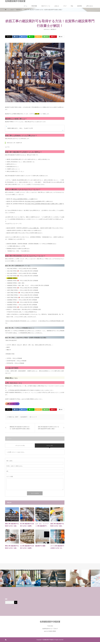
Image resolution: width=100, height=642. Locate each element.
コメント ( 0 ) (49, 445)
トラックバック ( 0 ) (20, 445)
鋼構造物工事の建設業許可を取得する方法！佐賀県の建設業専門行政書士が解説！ (20, 427)
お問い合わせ (89, 6)
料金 (72, 6)
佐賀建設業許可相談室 (15, 1)
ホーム (25, 6)
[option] (12, 578)
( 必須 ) (9, 460)
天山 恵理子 (15, 417)
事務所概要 (34, 6)
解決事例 (79, 6)
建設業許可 (53, 29)
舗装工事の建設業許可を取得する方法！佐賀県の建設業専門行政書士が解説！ (48, 427)
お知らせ (56, 6)
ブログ (64, 6)
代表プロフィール (45, 6)
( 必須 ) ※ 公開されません (14, 466)
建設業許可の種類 (40, 545)
